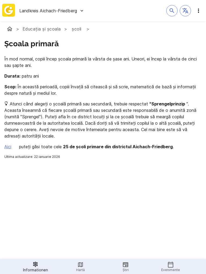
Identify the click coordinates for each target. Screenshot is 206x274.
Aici (7, 146)
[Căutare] (172, 10)
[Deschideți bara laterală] (198, 10)
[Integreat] (8, 11)
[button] (185, 10)
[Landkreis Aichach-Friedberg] (9, 29)
